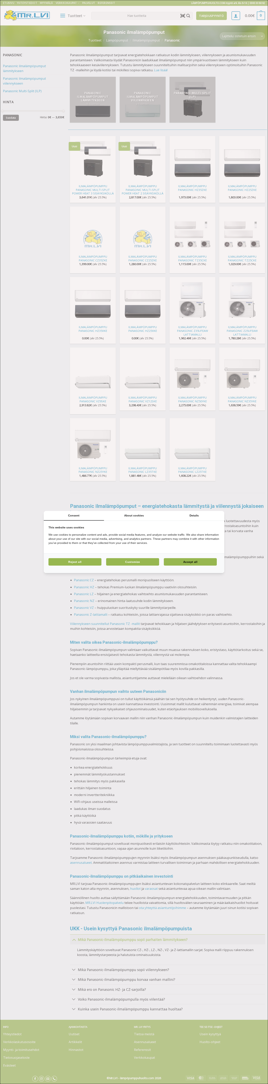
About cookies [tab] (134, 515)
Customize (132, 561)
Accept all (190, 561)
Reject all (74, 561)
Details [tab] (194, 515)
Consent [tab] (73, 515)
